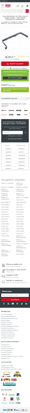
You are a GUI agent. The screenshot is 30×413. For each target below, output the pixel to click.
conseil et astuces (18, 74)
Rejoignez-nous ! (5, 358)
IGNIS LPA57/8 (19, 254)
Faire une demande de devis (8, 316)
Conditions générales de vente (9, 318)
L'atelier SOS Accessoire (7, 348)
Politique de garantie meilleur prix (9, 330)
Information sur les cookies (8, 334)
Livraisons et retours (6, 322)
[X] (8, 304)
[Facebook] (4, 304)
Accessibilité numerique (7, 337)
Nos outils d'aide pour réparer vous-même (12, 356)
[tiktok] (22, 304)
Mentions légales (5, 320)
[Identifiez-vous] (22, 6)
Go (25, 132)
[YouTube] (13, 304)
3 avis (27, 56)
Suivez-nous (7, 291)
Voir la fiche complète (15, 78)
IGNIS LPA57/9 (19, 200)
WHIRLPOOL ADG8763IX (7, 183)
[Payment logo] (15, 410)
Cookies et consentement (8, 336)
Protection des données (7, 328)
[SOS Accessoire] (7, 6)
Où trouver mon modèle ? (15, 138)
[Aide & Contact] (18, 6)
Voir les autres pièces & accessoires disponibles (15, 89)
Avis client (10, 74)
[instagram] (17, 304)
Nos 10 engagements (6, 350)
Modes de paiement (6, 324)
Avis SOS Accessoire (6, 352)
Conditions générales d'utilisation (10, 326)
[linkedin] (26, 304)
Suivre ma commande (6, 314)
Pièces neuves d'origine (7, 332)
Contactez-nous (5, 344)
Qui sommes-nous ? (6, 346)
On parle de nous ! (6, 354)
